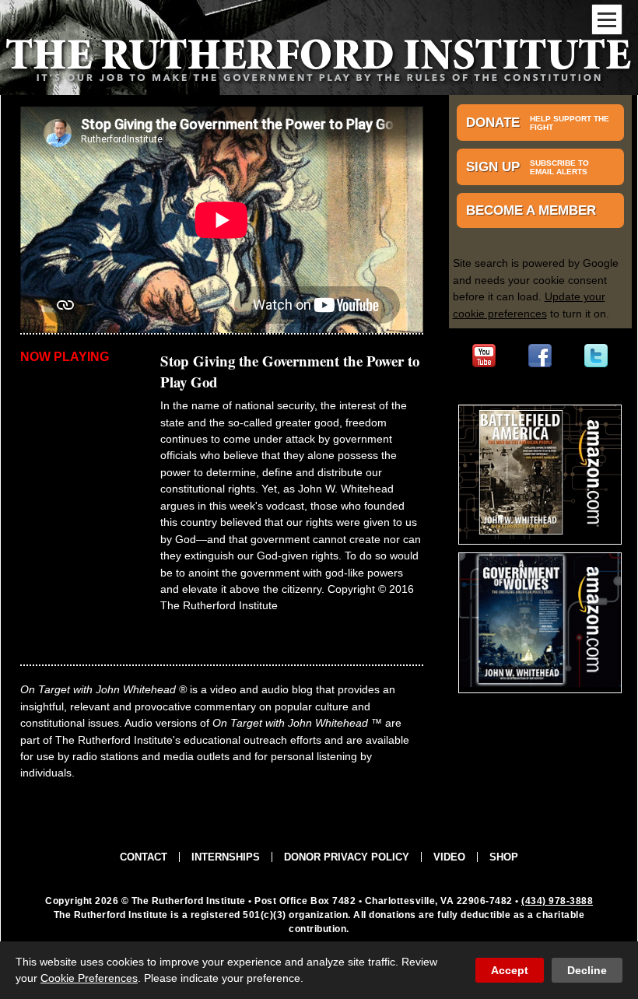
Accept (509, 970)
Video (449, 857)
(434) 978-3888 (557, 901)
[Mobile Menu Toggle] (606, 19)
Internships (225, 857)
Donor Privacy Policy (346, 857)
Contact (143, 857)
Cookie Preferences (89, 978)
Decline (587, 970)
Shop (503, 857)
